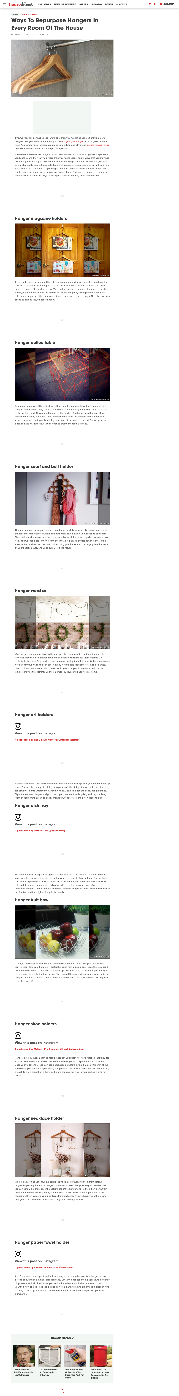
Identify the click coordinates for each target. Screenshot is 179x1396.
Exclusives (44, 4)
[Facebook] (145, 5)
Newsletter (168, 4)
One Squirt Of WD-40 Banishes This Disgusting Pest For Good (74, 1374)
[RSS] (154, 5)
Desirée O (18, 34)
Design (109, 4)
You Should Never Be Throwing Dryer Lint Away (48, 1372)
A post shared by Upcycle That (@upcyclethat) (40, 830)
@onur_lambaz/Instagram (100, 399)
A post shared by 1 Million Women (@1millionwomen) (44, 1267)
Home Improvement (65, 4)
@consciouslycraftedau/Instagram (97, 523)
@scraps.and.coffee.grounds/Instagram (95, 1175)
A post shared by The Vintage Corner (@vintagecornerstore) (47, 739)
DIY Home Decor (29, 14)
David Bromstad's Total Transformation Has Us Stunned (24, 1372)
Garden (83, 4)
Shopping (121, 4)
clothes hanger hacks (98, 145)
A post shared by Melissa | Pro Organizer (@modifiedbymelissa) (49, 1049)
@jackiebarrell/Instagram (100, 275)
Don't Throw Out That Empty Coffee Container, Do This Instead (100, 1374)
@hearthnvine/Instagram (100, 647)
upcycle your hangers (73, 141)
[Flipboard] (150, 5)
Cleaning (96, 4)
